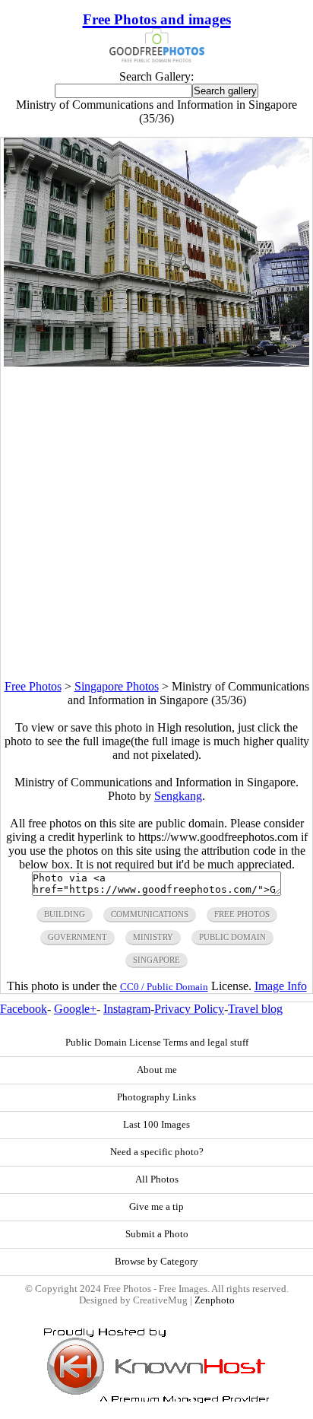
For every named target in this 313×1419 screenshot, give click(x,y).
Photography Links (156, 1097)
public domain (232, 936)
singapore (156, 959)
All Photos (157, 1179)
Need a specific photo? (157, 1152)
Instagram (126, 1008)
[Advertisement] (156, 523)
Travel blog (255, 1008)
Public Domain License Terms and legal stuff (156, 1042)
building (64, 914)
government (77, 936)
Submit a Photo (156, 1234)
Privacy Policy (189, 1008)
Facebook (23, 1008)
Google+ (75, 1008)
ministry (153, 936)
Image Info (281, 985)
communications (149, 914)
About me (157, 1070)
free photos (242, 914)
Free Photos (33, 686)
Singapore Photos (116, 686)
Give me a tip (156, 1207)
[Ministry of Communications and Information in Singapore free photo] (156, 362)
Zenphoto (214, 1300)
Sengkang (178, 795)
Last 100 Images (156, 1124)
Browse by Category (156, 1261)
